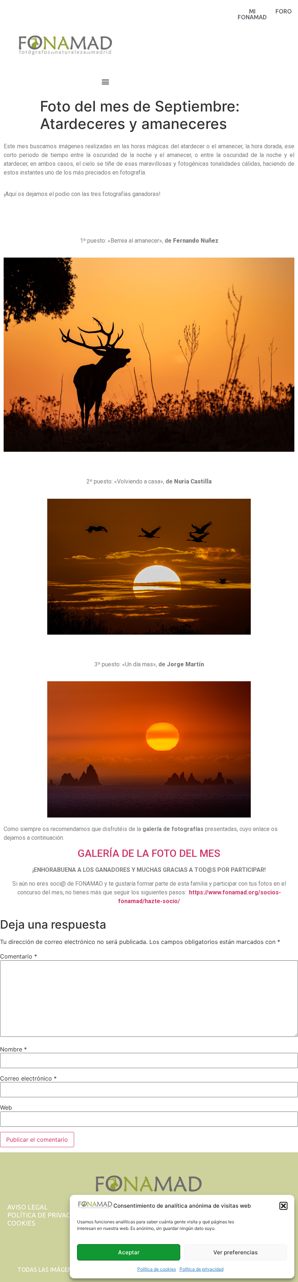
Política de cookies (156, 1269)
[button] (283, 1206)
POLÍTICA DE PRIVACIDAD (46, 1215)
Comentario (18, 956)
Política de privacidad (202, 1269)
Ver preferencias (235, 1252)
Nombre (13, 1049)
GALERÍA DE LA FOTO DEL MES (149, 853)
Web (6, 1107)
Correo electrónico (28, 1078)
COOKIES (21, 1223)
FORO (283, 11)
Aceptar (129, 1252)
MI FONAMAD (252, 14)
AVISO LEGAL (27, 1207)
